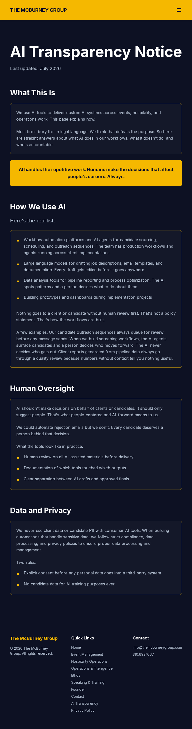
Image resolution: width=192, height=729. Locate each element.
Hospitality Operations (89, 661)
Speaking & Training (87, 682)
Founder (78, 689)
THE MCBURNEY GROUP (38, 10)
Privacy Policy (82, 710)
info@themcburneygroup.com (157, 647)
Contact (77, 696)
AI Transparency (84, 703)
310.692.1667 (143, 654)
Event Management (87, 654)
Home (76, 647)
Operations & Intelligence (92, 668)
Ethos (75, 675)
